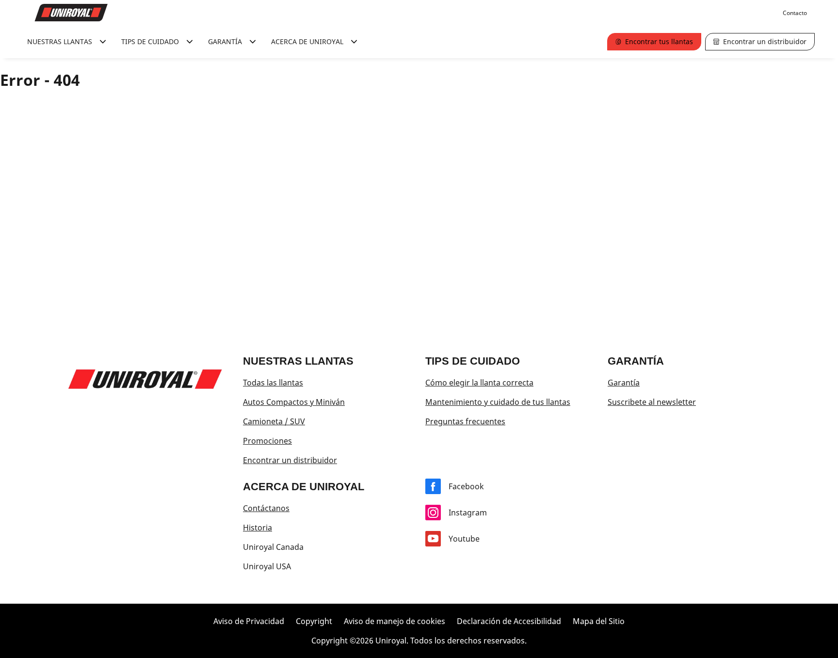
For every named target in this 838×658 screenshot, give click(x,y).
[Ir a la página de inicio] (71, 12)
